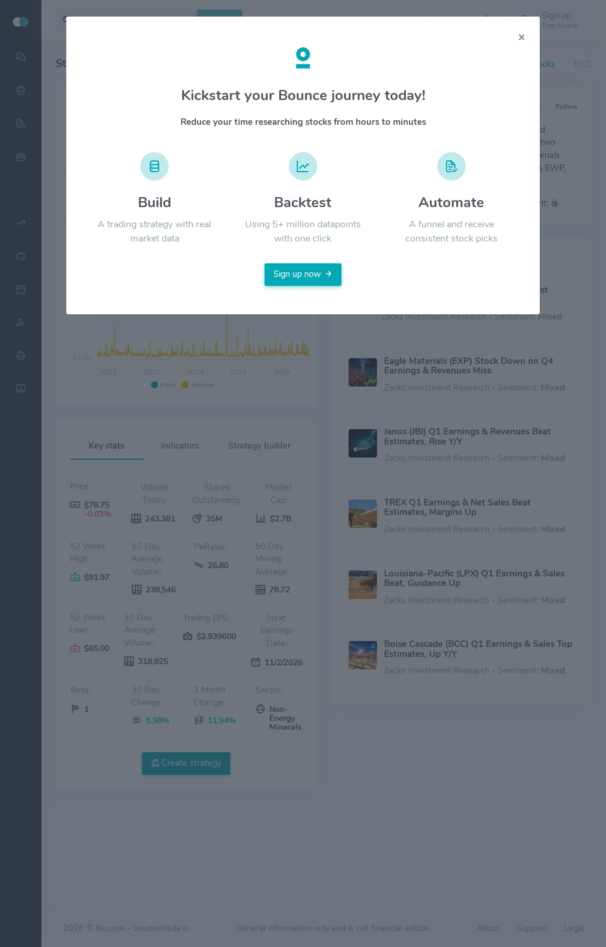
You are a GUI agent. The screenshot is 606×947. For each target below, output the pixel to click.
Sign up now (297, 274)
